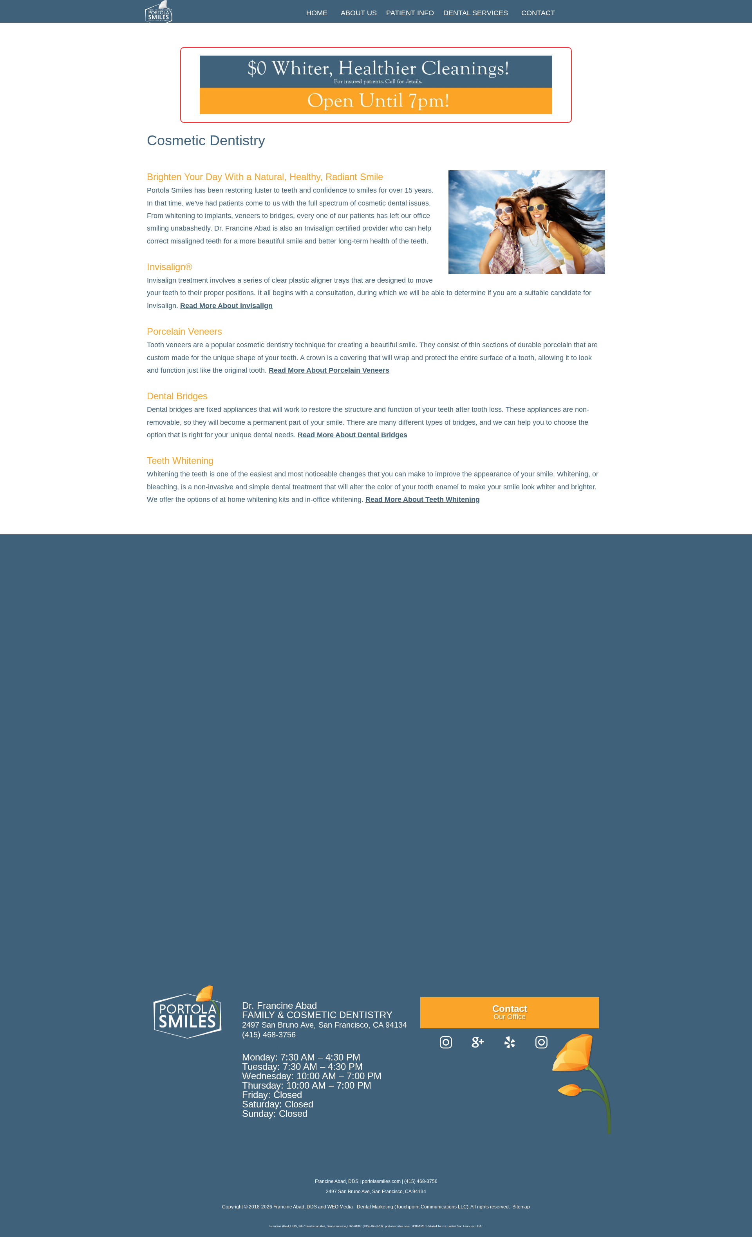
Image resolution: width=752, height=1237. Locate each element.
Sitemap (521, 1207)
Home (316, 13)
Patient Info (410, 13)
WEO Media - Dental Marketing (360, 1207)
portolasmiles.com (381, 1181)
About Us (359, 13)
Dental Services (475, 13)
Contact (538, 13)
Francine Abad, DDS (295, 1207)
